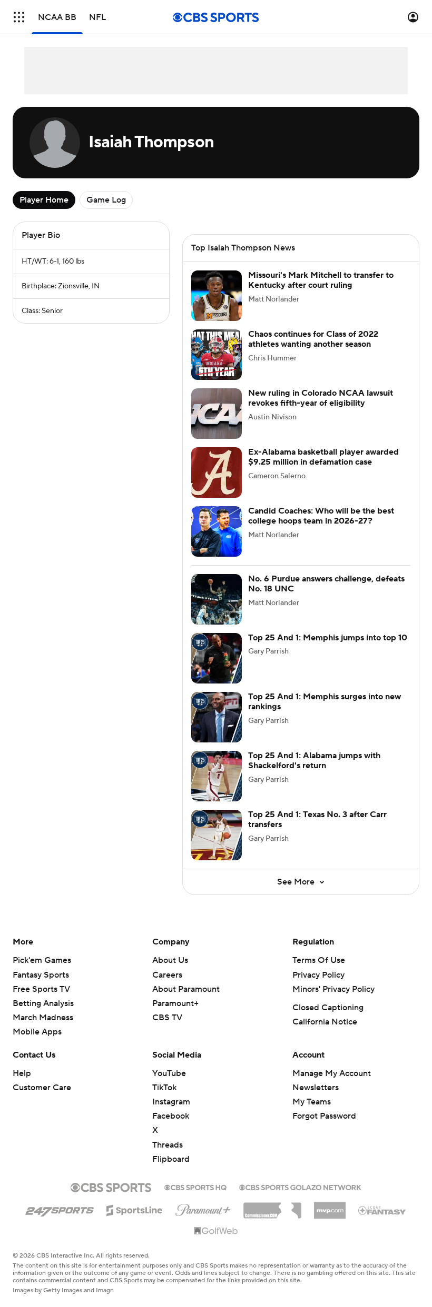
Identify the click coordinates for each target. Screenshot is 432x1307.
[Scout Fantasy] (382, 1209)
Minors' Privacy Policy (333, 989)
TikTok (164, 1087)
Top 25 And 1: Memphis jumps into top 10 (327, 637)
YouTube (169, 1073)
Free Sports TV (41, 989)
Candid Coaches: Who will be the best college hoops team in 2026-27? (321, 516)
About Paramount (186, 989)
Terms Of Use (318, 960)
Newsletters (315, 1087)
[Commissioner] (272, 1206)
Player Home (43, 200)
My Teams (311, 1102)
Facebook (170, 1116)
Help (22, 1073)
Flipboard (171, 1159)
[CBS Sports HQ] (195, 1186)
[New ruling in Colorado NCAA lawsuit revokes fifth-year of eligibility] (216, 413)
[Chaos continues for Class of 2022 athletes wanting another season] (216, 354)
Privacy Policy (318, 975)
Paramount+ (175, 1003)
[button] (19, 17)
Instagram (171, 1102)
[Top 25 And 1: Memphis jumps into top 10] (216, 658)
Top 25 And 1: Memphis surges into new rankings (324, 701)
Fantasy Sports (41, 975)
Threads (167, 1145)
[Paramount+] (203, 1208)
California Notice (324, 1022)
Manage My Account (331, 1073)
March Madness (43, 1017)
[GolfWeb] (216, 1231)
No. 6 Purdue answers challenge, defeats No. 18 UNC (326, 584)
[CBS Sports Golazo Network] (300, 1186)
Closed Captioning (328, 1007)
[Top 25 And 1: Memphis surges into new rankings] (216, 717)
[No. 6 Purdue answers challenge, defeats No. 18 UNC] (216, 599)
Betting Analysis (43, 1003)
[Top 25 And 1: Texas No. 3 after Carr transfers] (216, 835)
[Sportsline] (134, 1208)
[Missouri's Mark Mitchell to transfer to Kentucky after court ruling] (216, 295)
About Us (170, 960)
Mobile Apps (37, 1032)
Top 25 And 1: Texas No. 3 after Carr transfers (317, 819)
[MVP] (330, 1206)
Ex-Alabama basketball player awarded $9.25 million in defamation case (323, 457)
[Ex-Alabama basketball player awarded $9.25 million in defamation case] (216, 472)
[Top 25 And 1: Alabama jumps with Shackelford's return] (216, 776)
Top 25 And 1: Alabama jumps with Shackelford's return (314, 760)
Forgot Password (324, 1116)
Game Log (106, 200)
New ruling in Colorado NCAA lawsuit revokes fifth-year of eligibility (320, 398)
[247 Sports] (59, 1208)
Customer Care (42, 1087)
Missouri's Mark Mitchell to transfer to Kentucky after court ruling (321, 280)
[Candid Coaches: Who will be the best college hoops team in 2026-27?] (216, 531)
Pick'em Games (42, 960)
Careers (167, 975)
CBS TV (167, 1017)
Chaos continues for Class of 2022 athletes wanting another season (313, 339)
